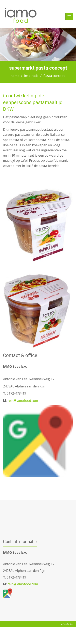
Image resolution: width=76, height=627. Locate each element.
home (15, 75)
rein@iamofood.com (22, 400)
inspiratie (31, 75)
